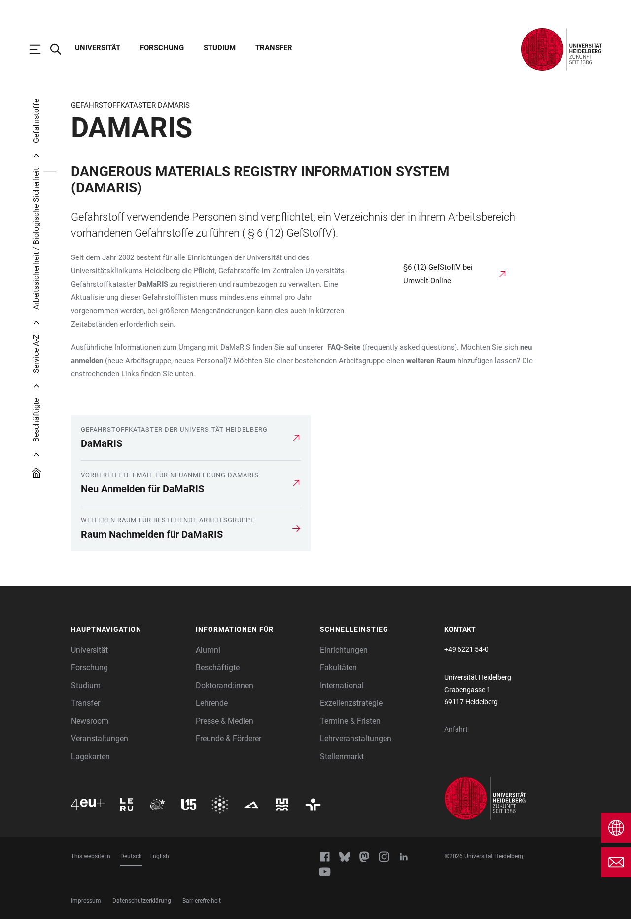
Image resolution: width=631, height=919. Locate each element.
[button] (128, 630)
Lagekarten (90, 756)
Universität (97, 47)
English (159, 856)
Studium (220, 47)
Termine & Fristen (350, 721)
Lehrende (212, 703)
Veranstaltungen (99, 738)
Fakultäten (338, 667)
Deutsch (131, 856)
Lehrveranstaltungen (355, 738)
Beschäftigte (218, 667)
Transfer (273, 47)
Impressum (86, 900)
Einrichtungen (344, 650)
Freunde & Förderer (228, 738)
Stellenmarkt (342, 756)
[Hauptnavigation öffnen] (40, 49)
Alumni (208, 650)
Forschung (162, 47)
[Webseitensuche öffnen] (60, 49)
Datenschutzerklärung (141, 900)
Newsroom (89, 721)
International (342, 685)
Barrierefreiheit (201, 900)
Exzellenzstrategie (351, 703)
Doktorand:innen (224, 685)
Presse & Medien (224, 721)
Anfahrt (456, 729)
